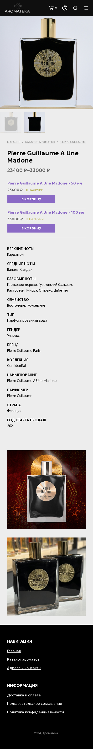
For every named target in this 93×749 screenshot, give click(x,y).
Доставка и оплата (24, 695)
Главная (14, 650)
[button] (53, 7)
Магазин (14, 142)
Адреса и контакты (24, 667)
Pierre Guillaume (73, 142)
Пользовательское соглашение (34, 703)
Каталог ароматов (40, 142)
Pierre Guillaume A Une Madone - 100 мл (45, 212)
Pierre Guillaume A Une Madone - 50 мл (44, 183)
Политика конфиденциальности (35, 712)
